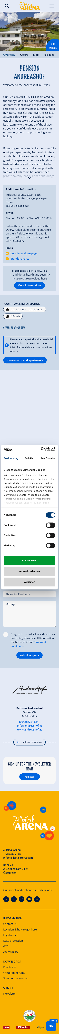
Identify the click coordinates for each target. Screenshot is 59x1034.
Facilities (49, 55)
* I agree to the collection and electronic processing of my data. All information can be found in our (33, 640)
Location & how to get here (20, 929)
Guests (15, 316)
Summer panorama (15, 978)
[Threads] (37, 899)
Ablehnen (29, 582)
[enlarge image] (29, 31)
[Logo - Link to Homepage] (29, 6)
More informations (29, 285)
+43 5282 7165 (12, 854)
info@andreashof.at (29, 725)
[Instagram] (6, 899)
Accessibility (10, 952)
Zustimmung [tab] (11, 458)
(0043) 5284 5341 (29, 721)
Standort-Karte (20, 258)
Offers (24, 55)
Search (6, 6)
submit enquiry (29, 655)
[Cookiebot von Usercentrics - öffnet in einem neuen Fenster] (41, 449)
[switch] (50, 525)
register (29, 776)
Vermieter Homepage (24, 253)
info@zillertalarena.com (18, 858)
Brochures (9, 967)
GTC (5, 946)
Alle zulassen (29, 560)
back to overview (31, 742)
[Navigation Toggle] (52, 6)
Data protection (13, 940)
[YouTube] (29, 899)
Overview (9, 55)
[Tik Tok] (21, 899)
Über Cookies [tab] (47, 458)
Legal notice (10, 935)
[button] (29, 177)
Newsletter (10, 993)
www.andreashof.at (29, 729)
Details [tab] (29, 458)
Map (36, 55)
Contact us (10, 924)
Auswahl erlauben (29, 571)
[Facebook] (14, 899)
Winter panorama (14, 973)
